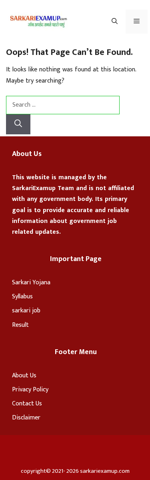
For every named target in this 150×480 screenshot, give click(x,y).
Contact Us (27, 403)
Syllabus (22, 296)
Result (20, 325)
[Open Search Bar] (115, 22)
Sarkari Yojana (31, 282)
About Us (24, 375)
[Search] (18, 124)
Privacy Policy (30, 389)
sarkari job (26, 310)
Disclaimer (26, 417)
